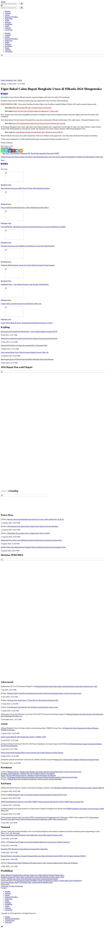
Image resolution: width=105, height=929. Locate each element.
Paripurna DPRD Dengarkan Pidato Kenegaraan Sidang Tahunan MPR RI (79, 788)
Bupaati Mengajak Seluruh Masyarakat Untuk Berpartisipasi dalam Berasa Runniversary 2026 (66, 686)
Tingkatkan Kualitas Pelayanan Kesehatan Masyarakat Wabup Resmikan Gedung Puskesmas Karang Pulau (43, 777)
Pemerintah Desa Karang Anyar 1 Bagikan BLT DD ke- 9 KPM (29, 533)
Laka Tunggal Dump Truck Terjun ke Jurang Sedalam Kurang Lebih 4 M (24, 352)
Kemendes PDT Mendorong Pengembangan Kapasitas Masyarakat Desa (24, 849)
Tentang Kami (9, 920)
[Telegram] (17, 150)
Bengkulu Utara (11, 80)
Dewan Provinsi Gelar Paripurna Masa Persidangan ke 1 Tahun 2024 (35, 111)
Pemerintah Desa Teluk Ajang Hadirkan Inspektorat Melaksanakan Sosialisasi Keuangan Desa (31, 540)
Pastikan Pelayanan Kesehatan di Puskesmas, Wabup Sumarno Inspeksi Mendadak (35, 779)
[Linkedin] (10, 150)
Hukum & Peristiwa (11, 17)
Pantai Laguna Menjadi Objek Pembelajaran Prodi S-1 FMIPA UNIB (23, 737)
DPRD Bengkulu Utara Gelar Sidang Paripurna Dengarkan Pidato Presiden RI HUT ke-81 (37, 795)
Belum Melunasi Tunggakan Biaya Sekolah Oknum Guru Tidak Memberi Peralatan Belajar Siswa (32, 875)
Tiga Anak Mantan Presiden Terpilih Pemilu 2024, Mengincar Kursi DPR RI (37, 132)
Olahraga (8, 28)
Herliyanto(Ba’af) (71, 157)
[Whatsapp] (2, 150)
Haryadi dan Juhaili (58, 157)
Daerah (7, 15)
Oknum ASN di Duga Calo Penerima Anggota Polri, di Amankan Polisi (24, 345)
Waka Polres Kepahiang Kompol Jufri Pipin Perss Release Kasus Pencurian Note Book (29, 338)
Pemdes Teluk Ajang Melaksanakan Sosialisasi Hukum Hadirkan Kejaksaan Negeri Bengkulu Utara (33, 547)
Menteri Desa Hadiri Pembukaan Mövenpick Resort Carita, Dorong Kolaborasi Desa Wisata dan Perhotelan (43, 863)
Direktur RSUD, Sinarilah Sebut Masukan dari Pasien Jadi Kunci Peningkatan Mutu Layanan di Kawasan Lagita (44, 693)
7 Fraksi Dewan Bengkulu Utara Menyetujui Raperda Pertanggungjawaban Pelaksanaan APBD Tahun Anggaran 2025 (50, 818)
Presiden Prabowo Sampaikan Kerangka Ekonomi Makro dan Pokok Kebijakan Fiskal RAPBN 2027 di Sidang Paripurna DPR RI (43, 856)
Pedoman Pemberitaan (12, 918)
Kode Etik (8, 922)
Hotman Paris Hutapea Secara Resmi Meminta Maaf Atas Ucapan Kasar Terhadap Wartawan (39, 842)
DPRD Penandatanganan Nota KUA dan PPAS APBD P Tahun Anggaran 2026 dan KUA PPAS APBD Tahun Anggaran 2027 (42, 802)
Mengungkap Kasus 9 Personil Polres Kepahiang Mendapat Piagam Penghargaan (27, 359)
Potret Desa (8, 19)
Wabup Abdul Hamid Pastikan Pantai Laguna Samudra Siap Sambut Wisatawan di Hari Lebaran (32, 753)
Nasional (8, 13)
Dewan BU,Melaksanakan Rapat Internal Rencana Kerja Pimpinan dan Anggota (38, 123)
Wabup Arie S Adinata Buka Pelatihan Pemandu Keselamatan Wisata (76, 759)
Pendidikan (8, 24)
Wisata (7, 26)
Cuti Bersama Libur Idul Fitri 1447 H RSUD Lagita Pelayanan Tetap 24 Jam (33, 707)
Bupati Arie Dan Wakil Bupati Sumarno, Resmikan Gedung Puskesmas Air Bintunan (28, 775)
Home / (3, 80)
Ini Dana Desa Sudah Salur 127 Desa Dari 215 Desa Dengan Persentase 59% (33, 700)
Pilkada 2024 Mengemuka (85, 157)
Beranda (7, 11)
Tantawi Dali (99, 157)
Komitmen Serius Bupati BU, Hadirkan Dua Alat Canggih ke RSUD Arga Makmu (28, 773)
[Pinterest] (13, 150)
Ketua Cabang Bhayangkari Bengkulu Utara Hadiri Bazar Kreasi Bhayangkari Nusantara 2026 (31, 835)
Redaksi (7, 917)
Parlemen (8, 22)
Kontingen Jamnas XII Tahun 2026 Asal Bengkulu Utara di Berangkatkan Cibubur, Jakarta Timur (32, 877)
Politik (7, 20)
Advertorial (8, 30)
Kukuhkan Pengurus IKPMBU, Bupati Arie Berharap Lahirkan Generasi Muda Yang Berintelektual (49, 880)
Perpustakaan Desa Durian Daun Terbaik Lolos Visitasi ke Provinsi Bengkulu (33, 526)
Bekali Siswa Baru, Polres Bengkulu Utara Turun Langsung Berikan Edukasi (33, 879)
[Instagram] (6, 150)
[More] (21, 150)
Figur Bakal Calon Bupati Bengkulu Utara (38, 157)
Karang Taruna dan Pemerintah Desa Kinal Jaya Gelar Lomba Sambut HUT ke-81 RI (36, 519)
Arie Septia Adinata (17, 157)
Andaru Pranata (6, 157)
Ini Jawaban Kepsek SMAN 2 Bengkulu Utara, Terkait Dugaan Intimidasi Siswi (27, 882)
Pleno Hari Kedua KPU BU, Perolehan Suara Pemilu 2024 (31, 108)
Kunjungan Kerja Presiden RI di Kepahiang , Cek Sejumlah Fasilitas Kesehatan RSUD (29, 331)
